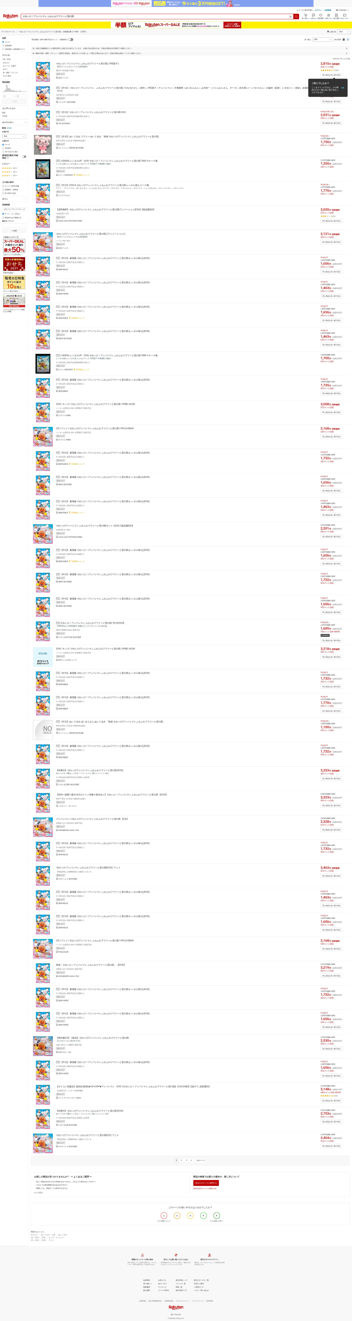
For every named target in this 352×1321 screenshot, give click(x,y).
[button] (342, 10)
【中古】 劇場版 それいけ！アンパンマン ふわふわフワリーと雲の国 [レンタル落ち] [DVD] (105, 258)
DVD (44, 1237)
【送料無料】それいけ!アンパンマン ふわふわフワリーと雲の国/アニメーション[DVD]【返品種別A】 (105, 209)
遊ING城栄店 (63, 391)
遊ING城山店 (63, 269)
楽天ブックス (63, 78)
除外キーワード (8, 221)
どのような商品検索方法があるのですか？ (52, 1185)
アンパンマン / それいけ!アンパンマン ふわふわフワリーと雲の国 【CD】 (92, 819)
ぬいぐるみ (62, 1235)
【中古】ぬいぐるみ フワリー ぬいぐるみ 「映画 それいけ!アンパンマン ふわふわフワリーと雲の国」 (111, 136)
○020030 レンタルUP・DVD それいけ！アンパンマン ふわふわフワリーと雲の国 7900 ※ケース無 (109, 161)
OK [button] (342, 88)
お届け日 (5, 141)
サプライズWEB (65, 415)
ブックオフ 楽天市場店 (67, 102)
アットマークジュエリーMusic (70, 1098)
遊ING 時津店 (63, 294)
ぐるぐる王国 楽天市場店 (68, 1125)
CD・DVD (35, 1237)
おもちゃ (34, 1235)
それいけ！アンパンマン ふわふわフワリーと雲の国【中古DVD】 (93, 623)
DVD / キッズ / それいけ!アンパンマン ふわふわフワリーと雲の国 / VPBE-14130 (95, 404)
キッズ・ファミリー (57, 1237)
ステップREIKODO (66, 175)
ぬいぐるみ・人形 (48, 1235)
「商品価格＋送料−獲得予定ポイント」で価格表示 (48, 40)
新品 (4, 113)
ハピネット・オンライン (68, 806)
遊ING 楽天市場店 (65, 338)
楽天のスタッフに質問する (206, 1183)
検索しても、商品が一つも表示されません (52, 1188)
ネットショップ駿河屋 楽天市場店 (71, 148)
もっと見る (38, 1192)
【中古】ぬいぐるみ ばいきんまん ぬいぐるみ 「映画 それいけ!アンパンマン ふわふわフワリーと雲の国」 (113, 721)
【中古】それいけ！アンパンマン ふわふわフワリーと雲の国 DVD (93, 112)
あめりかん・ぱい (65, 1052)
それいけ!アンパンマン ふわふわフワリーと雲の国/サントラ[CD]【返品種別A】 (95, 526)
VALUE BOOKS (64, 124)
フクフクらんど (64, 195)
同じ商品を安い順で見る (331, 75)
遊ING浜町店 (63, 318)
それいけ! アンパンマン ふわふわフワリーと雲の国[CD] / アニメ (87, 1135)
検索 (15, 102)
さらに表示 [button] (7, 76)
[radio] (3, 42)
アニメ (51, 1240)
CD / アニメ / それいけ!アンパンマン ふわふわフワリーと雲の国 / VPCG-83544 (95, 428)
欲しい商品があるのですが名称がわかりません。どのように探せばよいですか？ (66, 1182)
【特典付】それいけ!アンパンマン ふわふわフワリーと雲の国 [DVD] (89, 770)
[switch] (24, 157)
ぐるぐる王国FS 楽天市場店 (69, 784)
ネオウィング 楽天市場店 (68, 879)
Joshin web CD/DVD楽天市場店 (70, 221)
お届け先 (5, 132)
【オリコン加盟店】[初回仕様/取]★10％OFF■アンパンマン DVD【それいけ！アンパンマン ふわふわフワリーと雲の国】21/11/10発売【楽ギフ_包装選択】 (133, 1086)
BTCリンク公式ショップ (68, 660)
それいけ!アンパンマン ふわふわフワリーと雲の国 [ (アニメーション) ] (90, 234)
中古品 (4, 116)
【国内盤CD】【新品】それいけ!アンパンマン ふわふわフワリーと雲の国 (92, 1038)
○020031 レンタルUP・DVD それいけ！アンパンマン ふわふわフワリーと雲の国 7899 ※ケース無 (109, 355)
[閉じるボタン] (346, 48)
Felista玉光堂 (63, 952)
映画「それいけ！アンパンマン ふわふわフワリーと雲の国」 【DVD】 (91, 965)
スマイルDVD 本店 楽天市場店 (70, 637)
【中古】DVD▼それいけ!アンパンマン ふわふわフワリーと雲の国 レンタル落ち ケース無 (105, 185)
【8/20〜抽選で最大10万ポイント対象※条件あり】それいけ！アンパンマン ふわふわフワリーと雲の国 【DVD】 (112, 794)
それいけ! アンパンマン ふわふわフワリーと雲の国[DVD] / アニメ (88, 867)
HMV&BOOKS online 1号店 (69, 830)
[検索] (296, 16)
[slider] (2, 92)
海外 (10, 128)
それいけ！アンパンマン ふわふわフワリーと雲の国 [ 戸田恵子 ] (87, 63)
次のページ (201, 1160)
